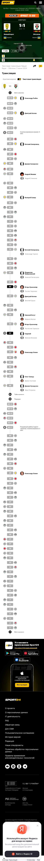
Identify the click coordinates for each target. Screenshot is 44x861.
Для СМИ (9, 729)
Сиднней (16, 43)
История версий (13, 737)
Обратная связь (12, 725)
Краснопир (28, 45)
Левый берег (9, 34)
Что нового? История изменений (26, 648)
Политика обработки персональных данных (21, 750)
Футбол (6, 8)
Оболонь (36, 34)
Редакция (9, 741)
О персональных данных (16, 712)
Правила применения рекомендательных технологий (19, 756)
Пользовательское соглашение (19, 733)
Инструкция (22, 685)
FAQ (7, 720)
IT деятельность (12, 716)
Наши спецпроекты (14, 745)
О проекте (10, 708)
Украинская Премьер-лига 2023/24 (22, 8)
